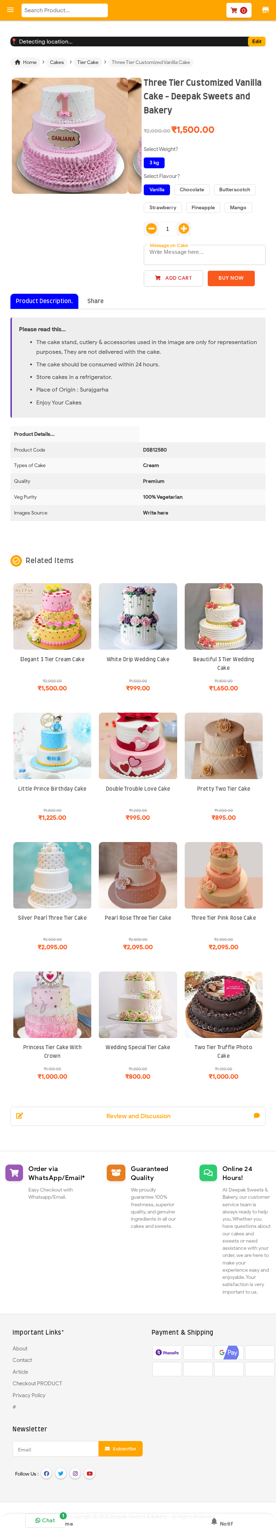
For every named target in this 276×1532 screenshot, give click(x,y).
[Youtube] (89, 1473)
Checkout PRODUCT (37, 1383)
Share (95, 301)
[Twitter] (60, 1473)
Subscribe (124, 1449)
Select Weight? (161, 149)
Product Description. (44, 301)
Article (20, 1372)
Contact (22, 1360)
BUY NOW (231, 278)
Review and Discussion (138, 1116)
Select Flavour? (162, 176)
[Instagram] (75, 1473)
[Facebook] (46, 1473)
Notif (221, 1522)
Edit (256, 41)
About (20, 1348)
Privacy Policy (29, 1395)
